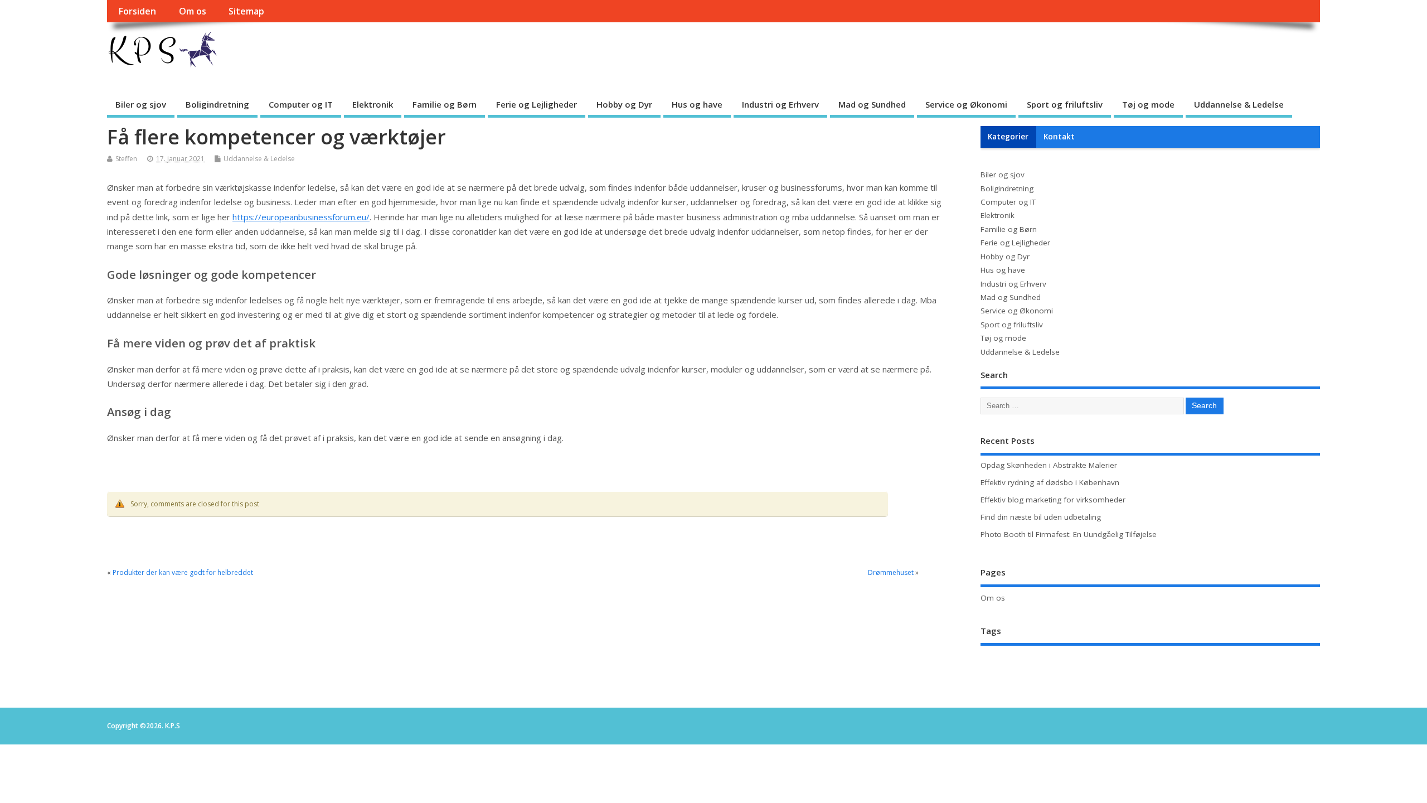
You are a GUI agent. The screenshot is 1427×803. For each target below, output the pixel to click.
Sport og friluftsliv (1065, 104)
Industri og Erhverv (780, 104)
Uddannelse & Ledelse (1239, 104)
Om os (192, 11)
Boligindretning (217, 104)
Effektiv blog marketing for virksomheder (1053, 500)
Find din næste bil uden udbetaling (1041, 517)
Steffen (126, 158)
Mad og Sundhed (872, 104)
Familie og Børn (444, 104)
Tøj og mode (1148, 104)
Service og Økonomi (966, 104)
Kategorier (1008, 137)
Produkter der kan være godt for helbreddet (183, 572)
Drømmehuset (891, 572)
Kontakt (1059, 137)
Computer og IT (301, 104)
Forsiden (137, 11)
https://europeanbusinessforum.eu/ (301, 216)
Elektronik (372, 104)
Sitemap (246, 11)
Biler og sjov (140, 104)
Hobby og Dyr (624, 104)
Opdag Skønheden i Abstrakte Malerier (1049, 465)
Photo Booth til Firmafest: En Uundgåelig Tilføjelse (1069, 534)
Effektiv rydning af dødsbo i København (1050, 482)
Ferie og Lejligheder (536, 104)
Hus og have (697, 104)
